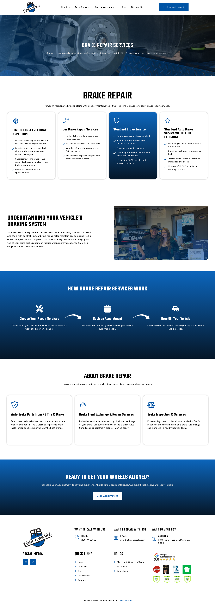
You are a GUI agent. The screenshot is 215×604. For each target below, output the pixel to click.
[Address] (154, 539)
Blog (124, 7)
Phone (84, 536)
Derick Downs (125, 600)
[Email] (116, 537)
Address (163, 536)
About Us (65, 7)
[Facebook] (25, 562)
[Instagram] (33, 562)
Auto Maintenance (104, 7)
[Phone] (76, 537)
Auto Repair (81, 7)
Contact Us (137, 7)
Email (123, 536)
